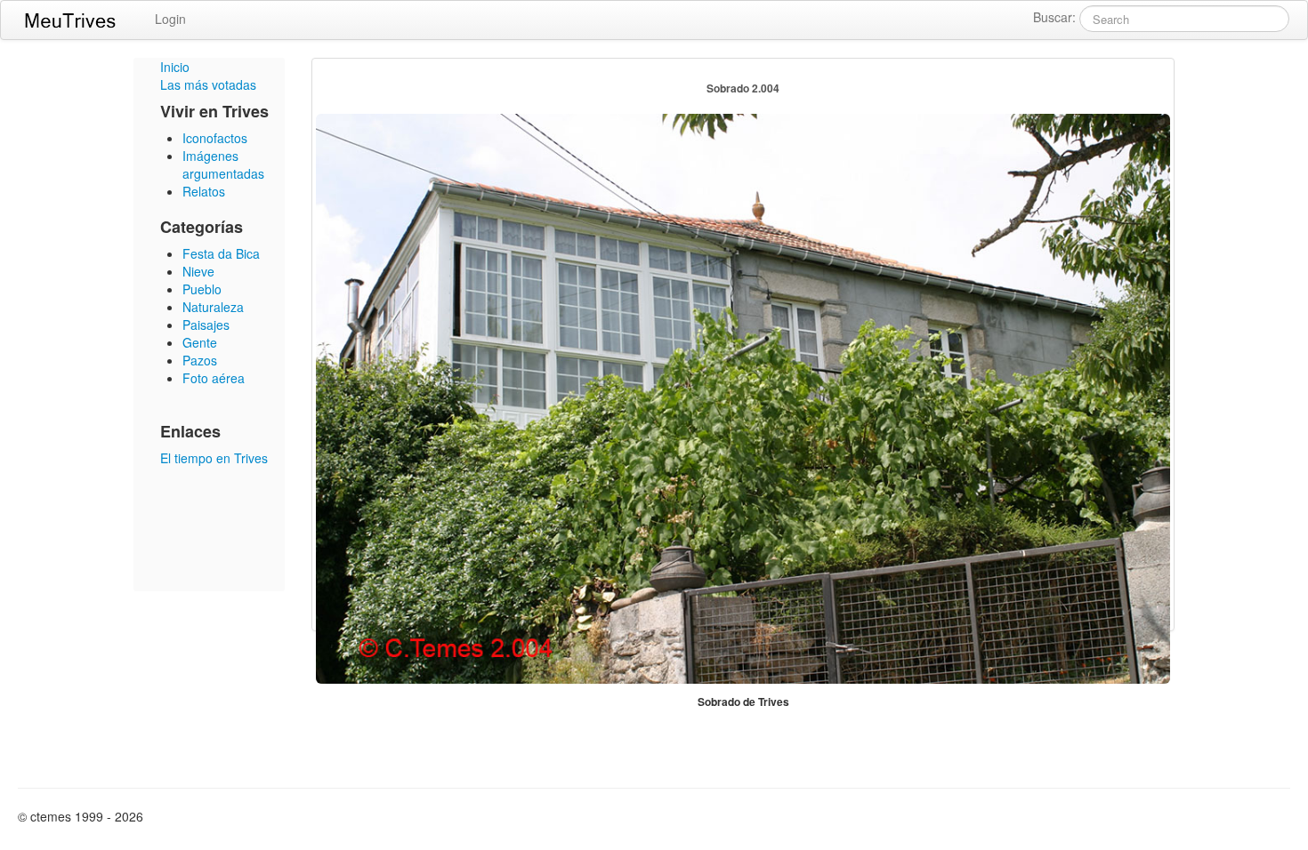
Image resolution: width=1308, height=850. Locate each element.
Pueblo (202, 289)
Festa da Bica (221, 253)
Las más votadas (208, 84)
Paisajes (206, 324)
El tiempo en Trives (214, 458)
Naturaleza (213, 307)
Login (170, 19)
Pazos (199, 360)
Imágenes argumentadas (223, 164)
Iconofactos (214, 138)
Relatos (203, 191)
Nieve (198, 271)
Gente (199, 342)
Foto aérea (213, 378)
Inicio (175, 67)
